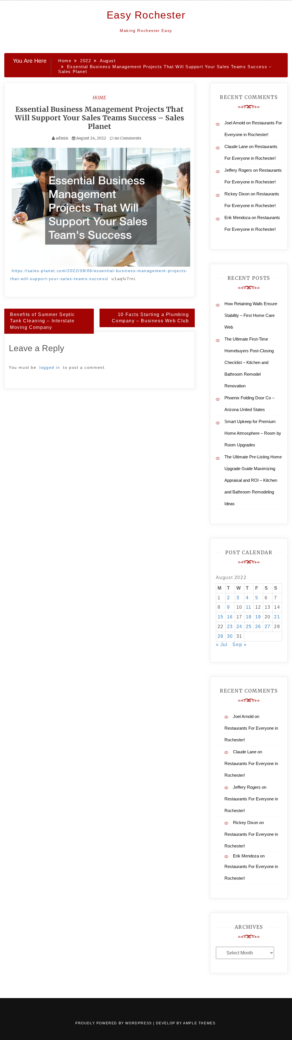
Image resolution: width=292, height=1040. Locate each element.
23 (230, 626)
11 (249, 607)
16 (230, 616)
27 (268, 626)
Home (99, 97)
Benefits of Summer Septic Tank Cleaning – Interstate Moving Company (42, 321)
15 (221, 616)
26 (258, 626)
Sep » (239, 644)
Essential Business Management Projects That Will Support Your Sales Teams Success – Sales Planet (99, 118)
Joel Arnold (234, 122)
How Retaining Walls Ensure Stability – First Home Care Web (250, 315)
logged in (49, 367)
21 (277, 616)
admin (62, 138)
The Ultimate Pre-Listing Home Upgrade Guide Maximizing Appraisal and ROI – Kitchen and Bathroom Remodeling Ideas (253, 480)
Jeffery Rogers (238, 170)
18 (249, 616)
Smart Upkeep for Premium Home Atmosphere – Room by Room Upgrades (252, 433)
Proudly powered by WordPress (114, 1023)
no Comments (127, 138)
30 (230, 636)
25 (249, 626)
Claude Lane (236, 146)
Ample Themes (199, 1023)
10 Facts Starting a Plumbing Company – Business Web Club (150, 317)
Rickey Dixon (237, 193)
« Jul (222, 644)
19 (258, 616)
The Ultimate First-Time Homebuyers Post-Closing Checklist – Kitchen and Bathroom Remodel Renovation (249, 362)
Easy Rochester (146, 15)
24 (239, 626)
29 (221, 636)
